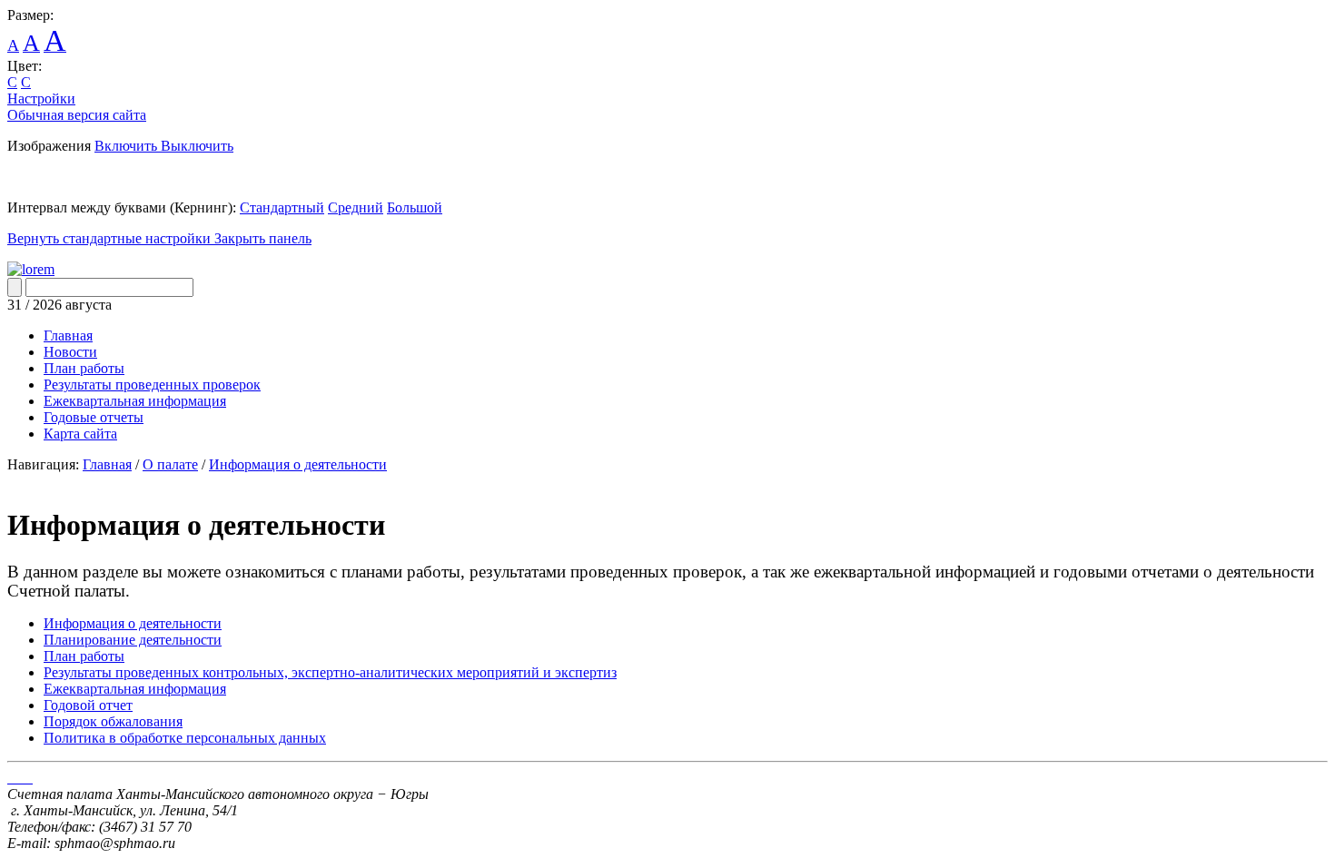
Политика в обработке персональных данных (185, 737)
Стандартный (282, 207)
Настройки (41, 98)
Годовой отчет (88, 705)
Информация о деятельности (298, 464)
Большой (414, 207)
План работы (84, 656)
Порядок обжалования (113, 721)
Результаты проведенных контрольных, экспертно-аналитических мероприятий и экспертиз (330, 672)
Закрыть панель (263, 238)
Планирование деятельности (133, 639)
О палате (170, 464)
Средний (355, 207)
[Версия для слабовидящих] (30, 269)
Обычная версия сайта (76, 115)
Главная (107, 464)
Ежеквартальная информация (135, 688)
